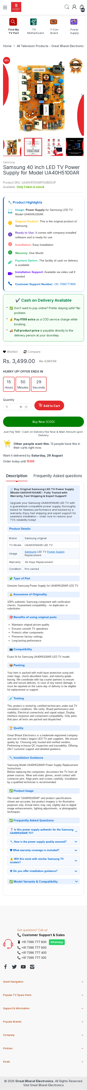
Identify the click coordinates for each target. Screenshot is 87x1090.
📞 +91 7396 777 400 (32, 952)
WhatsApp (57, 942)
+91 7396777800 (65, 284)
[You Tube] (23, 967)
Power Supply (56, 551)
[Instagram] (32, 967)
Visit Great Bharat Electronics (43, 1085)
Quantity (8, 400)
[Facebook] (5, 967)
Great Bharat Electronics (34, 1081)
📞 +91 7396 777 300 (31, 957)
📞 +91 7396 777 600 (32, 947)
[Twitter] (14, 967)
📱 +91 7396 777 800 (32, 942)
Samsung (9, 162)
